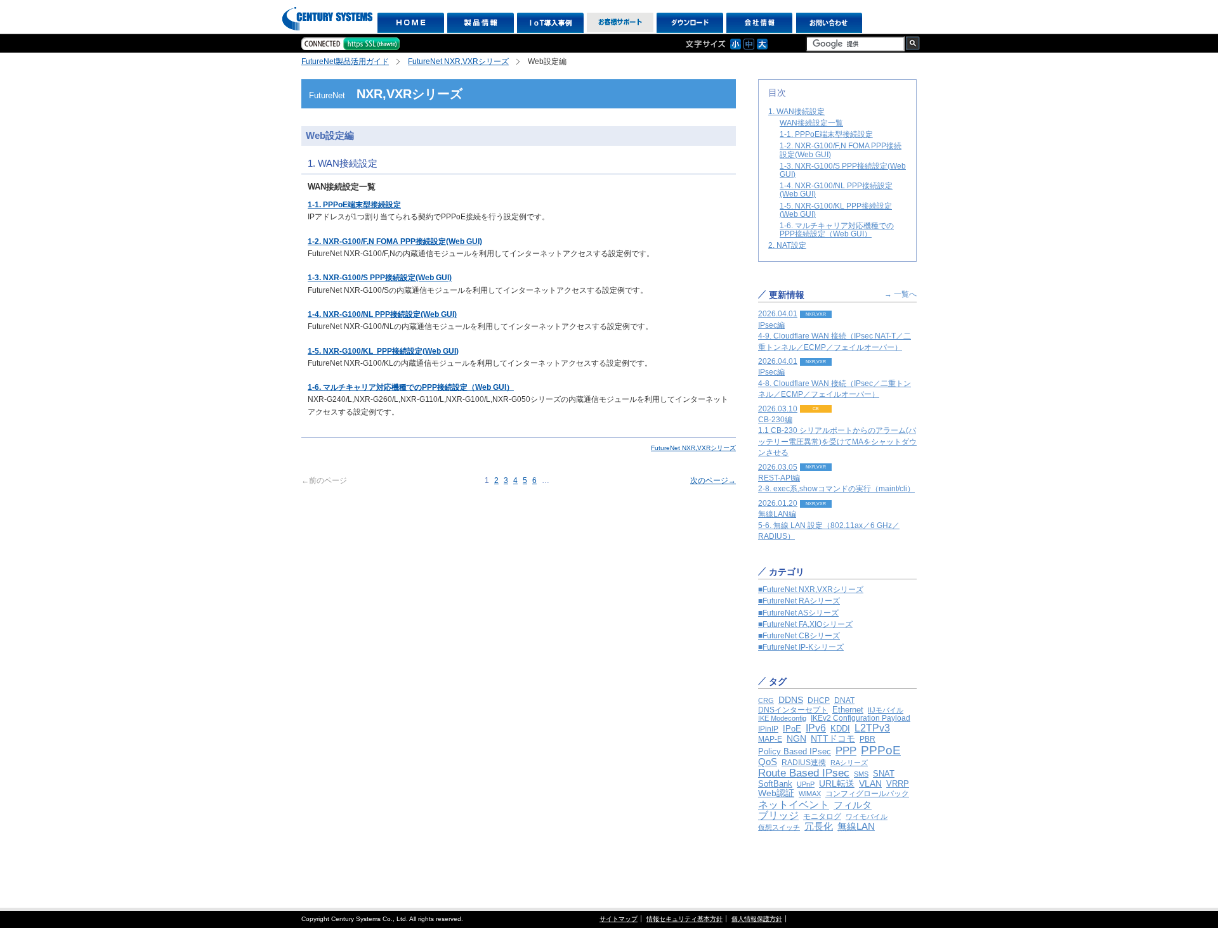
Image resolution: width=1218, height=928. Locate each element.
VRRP (897, 784)
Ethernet (847, 709)
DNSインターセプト (793, 710)
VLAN (870, 783)
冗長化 (818, 826)
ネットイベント (793, 804)
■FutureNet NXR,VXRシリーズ (810, 589)
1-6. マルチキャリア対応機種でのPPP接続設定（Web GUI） (411, 387)
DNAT (844, 700)
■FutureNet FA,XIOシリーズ (805, 624)
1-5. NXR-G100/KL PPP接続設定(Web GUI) (836, 210)
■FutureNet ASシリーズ (798, 613)
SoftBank (775, 784)
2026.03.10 (837, 431)
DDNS (790, 700)
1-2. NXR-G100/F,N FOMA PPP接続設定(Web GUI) (840, 149)
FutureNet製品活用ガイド (345, 61)
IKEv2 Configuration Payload (860, 718)
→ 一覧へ (900, 294)
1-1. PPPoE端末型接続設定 (354, 204)
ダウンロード (690, 23)
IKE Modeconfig (782, 718)
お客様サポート (620, 23)
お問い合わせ (829, 23)
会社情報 (759, 23)
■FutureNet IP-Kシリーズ (801, 647)
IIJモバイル (885, 710)
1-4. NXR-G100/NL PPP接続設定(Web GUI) (836, 189)
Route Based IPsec (803, 773)
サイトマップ (618, 918)
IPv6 (816, 727)
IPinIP (768, 729)
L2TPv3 (872, 728)
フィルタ (853, 804)
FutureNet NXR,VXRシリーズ (458, 61)
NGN (796, 738)
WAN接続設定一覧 (811, 123)
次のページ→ (713, 480)
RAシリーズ (849, 762)
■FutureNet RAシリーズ (799, 600)
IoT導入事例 (550, 23)
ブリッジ (778, 815)
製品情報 (480, 23)
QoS (767, 761)
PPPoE (881, 750)
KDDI (840, 728)
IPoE (792, 728)
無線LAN (856, 826)
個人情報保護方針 (756, 918)
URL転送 (837, 784)
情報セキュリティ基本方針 (684, 918)
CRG (766, 700)
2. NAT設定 (787, 245)
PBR (867, 739)
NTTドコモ (833, 738)
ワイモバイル (866, 816)
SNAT (883, 773)
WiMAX (810, 793)
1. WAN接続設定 (796, 111)
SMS (861, 774)
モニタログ (822, 816)
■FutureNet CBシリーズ (799, 635)
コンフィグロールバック (867, 793)
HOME (410, 23)
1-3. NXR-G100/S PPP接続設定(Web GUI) (843, 170)
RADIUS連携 (804, 762)
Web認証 (776, 793)
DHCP (819, 700)
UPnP (806, 784)
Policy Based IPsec (794, 751)
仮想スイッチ (779, 827)
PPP (845, 751)
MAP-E (770, 739)
